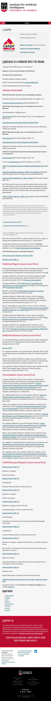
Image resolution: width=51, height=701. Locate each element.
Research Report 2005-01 (10, 567)
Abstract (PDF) (7, 348)
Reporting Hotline (33, 684)
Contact (7, 608)
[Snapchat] (26, 692)
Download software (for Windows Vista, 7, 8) (15, 225)
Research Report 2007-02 (10, 501)
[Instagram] (24, 692)
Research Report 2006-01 (10, 538)
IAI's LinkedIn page (35, 651)
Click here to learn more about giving (31, 633)
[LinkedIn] (30, 692)
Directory (7, 610)
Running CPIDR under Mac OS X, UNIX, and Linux (17, 178)
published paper (15, 162)
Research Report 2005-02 (10, 554)
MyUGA (17, 679)
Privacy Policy (5, 660)
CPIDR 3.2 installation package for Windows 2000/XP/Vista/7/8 (22, 166)
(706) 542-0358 (26, 652)
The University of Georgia (27, 52)
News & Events (9, 604)
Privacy (33, 681)
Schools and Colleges (18, 677)
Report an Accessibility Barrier (33, 682)
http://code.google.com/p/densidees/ (28, 248)
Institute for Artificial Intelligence (30, 48)
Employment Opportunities (33, 679)
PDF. (47, 273)
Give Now (27, 23)
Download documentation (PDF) (12, 222)
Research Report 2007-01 (10, 513)
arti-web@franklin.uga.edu (25, 650)
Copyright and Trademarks (17, 681)
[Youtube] (28, 692)
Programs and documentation (12, 103)
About (7, 600)
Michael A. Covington (26, 45)
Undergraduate (9, 595)
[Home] (25, 10)
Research (7, 602)
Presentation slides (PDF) (14, 287)
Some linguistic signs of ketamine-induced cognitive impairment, (23, 444)
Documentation (7, 116)
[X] (22, 692)
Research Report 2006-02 (10, 527)
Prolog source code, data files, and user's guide (17, 255)
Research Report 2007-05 (10, 467)
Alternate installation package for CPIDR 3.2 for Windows (20, 172)
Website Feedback (17, 682)
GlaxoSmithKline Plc (31, 82)
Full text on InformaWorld (32, 280)
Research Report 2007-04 (10, 478)
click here (11, 587)
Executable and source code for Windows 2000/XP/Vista (20, 123)
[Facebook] (20, 692)
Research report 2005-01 (10, 259)
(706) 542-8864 (24, 654)
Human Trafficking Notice (17, 684)
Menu (3, 23)
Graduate (7, 598)
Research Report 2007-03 (10, 490)
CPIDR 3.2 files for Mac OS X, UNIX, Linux (15, 196)
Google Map (21, 655)
